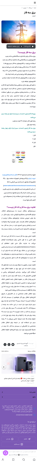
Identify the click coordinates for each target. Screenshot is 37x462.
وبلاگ (30, 8)
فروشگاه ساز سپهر (13, 455)
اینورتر (24, 8)
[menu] (35, 2)
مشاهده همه (5, 351)
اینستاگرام (17, 444)
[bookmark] (13, 459)
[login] (2, 459)
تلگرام (25, 439)
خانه (35, 8)
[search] (23, 459)
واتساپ (8, 439)
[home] (34, 459)
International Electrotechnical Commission (19, 185)
